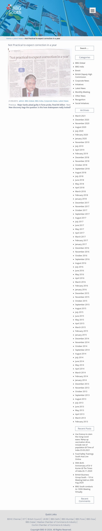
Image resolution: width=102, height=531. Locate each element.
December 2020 (82, 119)
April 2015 (79, 323)
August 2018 (80, 172)
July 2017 (79, 221)
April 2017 (79, 233)
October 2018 (81, 165)
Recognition (80, 99)
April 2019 (79, 150)
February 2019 (81, 153)
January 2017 (81, 244)
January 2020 (81, 138)
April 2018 (79, 187)
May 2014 (79, 365)
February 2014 (81, 376)
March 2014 (80, 372)
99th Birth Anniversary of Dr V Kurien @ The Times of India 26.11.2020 (83, 467)
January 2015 (81, 335)
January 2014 (81, 380)
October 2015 (81, 301)
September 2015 (82, 304)
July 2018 (79, 176)
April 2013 (79, 414)
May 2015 (79, 319)
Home (8, 38)
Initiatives (79, 84)
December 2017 (82, 202)
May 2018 (79, 184)
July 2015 (79, 312)
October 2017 (81, 210)
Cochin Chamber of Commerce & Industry (51, 525)
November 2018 (82, 161)
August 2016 (80, 263)
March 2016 (80, 282)
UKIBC (46, 519)
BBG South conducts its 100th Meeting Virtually (84, 489)
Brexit (77, 70)
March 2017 (80, 236)
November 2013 (82, 387)
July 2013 (79, 402)
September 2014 (82, 350)
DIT (24, 519)
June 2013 (79, 406)
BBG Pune (80, 519)
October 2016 (81, 255)
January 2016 (81, 289)
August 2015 (80, 308)
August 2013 (80, 399)
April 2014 (79, 368)
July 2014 (79, 357)
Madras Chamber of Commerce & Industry (56, 522)
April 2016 (79, 278)
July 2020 (79, 131)
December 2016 (82, 248)
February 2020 (81, 134)
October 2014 (81, 346)
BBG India (39, 101)
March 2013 (80, 418)
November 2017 (82, 206)
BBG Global (29, 101)
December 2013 (82, 384)
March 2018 (80, 191)
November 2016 (82, 251)
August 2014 (80, 353)
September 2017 (82, 214)
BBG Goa (90, 519)
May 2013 (79, 410)
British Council (34, 519)
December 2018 (82, 157)
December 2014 (82, 338)
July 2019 (79, 146)
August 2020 (80, 127)
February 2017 (81, 240)
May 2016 (79, 274)
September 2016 (82, 259)
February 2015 (81, 331)
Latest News (18, 38)
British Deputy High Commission (83, 75)
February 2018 (81, 195)
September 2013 (82, 395)
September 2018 (82, 168)
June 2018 (79, 180)
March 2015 (80, 327)
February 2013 (81, 421)
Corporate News (51, 101)
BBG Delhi (55, 519)
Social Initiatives (82, 103)
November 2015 (82, 297)
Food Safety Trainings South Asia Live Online (84, 456)
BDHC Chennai (14, 519)
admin (21, 101)
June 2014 (79, 361)
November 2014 (82, 342)
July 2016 (79, 267)
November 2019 (82, 142)
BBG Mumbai (68, 519)
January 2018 (81, 199)
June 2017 (79, 225)
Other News (80, 96)
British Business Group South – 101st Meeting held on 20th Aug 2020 (84, 478)
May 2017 (79, 229)
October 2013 (81, 391)
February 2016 (81, 285)
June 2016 (79, 270)
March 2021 (80, 116)
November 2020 (82, 123)
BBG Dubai (30, 522)
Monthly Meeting (82, 92)
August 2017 (80, 218)
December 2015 (82, 293)
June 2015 (79, 316)
